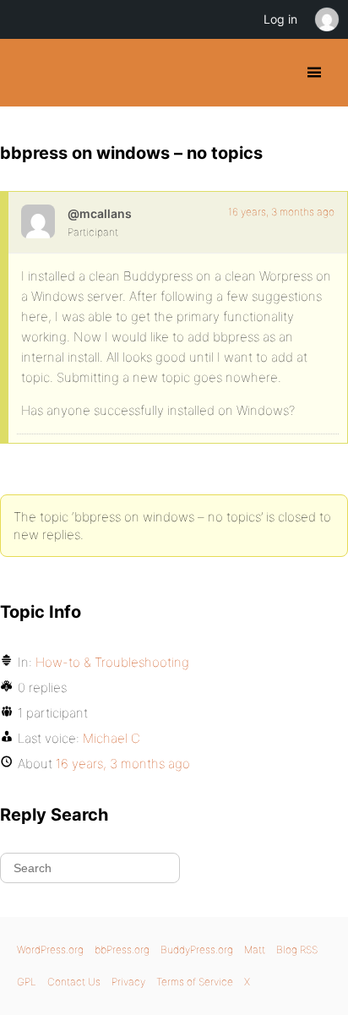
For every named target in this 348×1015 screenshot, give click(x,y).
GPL (26, 981)
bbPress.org (122, 949)
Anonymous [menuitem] (326, 19)
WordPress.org (50, 949)
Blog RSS (297, 949)
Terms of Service (194, 981)
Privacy (128, 981)
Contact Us (74, 981)
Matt (254, 949)
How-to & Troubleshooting (112, 662)
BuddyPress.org (27, 72)
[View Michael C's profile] (38, 221)
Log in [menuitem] (280, 19)
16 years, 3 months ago (281, 211)
